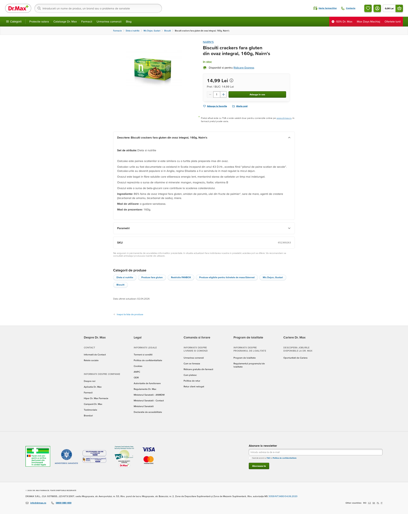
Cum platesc (190, 375)
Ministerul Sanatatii (143, 406)
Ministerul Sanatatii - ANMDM (149, 394)
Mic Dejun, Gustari (273, 277)
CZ (369, 503)
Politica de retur (192, 380)
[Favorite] (368, 8)
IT (381, 503)
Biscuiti (120, 284)
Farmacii (86, 21)
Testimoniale (90, 409)
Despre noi (89, 381)
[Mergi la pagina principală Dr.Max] (18, 8)
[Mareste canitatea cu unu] (223, 94)
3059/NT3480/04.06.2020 (282, 496)
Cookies (138, 366)
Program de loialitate (244, 357)
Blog (128, 21)
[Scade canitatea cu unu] (210, 94)
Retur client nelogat (194, 386)
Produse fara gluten (152, 277)
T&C (268, 458)
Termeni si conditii (143, 354)
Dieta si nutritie (125, 277)
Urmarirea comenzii (109, 21)
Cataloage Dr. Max (65, 21)
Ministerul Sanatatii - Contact (149, 400)
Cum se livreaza (192, 363)
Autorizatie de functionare (147, 383)
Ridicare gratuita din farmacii (198, 369)
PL (378, 503)
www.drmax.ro (284, 118)
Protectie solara (39, 21)
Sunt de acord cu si (274, 458)
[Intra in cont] (377, 8)
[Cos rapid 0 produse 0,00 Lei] (399, 8)
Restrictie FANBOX (181, 277)
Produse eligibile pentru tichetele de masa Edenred (227, 277)
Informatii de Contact (95, 354)
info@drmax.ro (38, 502)
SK (373, 503)
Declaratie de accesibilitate (148, 412)
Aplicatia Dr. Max (93, 386)
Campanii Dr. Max (93, 404)
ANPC (137, 371)
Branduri (88, 415)
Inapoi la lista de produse (130, 314)
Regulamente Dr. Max (145, 389)
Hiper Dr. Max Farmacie (96, 398)
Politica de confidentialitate (148, 360)
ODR (136, 377)
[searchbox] (98, 8)
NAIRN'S (208, 42)
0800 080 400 (63, 502)
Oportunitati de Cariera (295, 357)
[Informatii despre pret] (231, 80)
